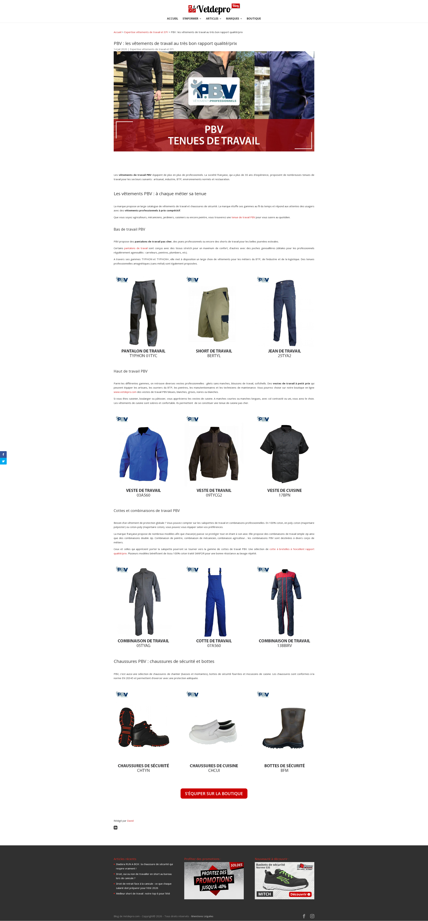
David (130, 820)
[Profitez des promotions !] (214, 898)
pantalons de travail (136, 248)
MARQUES (232, 18)
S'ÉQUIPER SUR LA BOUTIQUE (214, 793)
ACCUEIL (172, 18)
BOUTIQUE (254, 18)
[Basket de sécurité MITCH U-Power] (284, 898)
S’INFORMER (190, 18)
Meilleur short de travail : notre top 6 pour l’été (143, 893)
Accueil (117, 32)
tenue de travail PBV (243, 217)
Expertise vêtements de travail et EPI (146, 32)
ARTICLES (212, 18)
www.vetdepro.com (125, 392)
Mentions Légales (202, 916)
